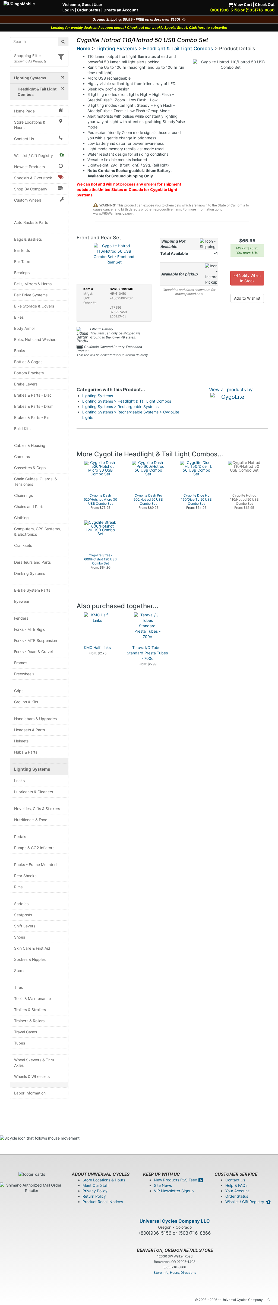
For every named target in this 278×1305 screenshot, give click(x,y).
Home (83, 48)
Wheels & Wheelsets (32, 1076)
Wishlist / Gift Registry (33, 155)
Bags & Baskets (28, 239)
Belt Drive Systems (31, 295)
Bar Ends (22, 250)
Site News (163, 1185)
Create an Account (120, 10)
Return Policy (94, 1196)
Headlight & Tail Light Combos (178, 48)
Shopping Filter (27, 55)
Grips (18, 690)
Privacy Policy (95, 1190)
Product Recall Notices (103, 1201)
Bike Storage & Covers (34, 306)
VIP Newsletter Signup (174, 1190)
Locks (19, 780)
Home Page (24, 111)
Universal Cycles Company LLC (175, 1221)
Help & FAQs (236, 1185)
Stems (19, 970)
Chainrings (23, 495)
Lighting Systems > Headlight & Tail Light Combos (126, 401)
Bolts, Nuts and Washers (35, 339)
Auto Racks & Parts (31, 222)
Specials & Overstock (33, 177)
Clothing (21, 517)
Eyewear (21, 601)
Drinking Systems (29, 573)
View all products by (230, 389)
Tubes (19, 1043)
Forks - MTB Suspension (35, 640)
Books (19, 350)
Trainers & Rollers (29, 1020)
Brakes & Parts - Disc (33, 395)
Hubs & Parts (25, 752)
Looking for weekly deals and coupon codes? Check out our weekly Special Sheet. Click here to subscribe (139, 28)
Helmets (21, 741)
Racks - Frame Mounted (35, 864)
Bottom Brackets (29, 373)
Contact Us (24, 138)
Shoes (19, 937)
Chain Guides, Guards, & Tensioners (35, 481)
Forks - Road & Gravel (33, 651)
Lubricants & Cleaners (33, 791)
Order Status (88, 10)
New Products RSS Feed (176, 1180)
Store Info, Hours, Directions (175, 1273)
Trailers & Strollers (30, 1009)
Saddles (21, 903)
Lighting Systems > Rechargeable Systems (120, 406)
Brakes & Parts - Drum (33, 406)
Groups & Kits (26, 701)
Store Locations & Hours (29, 125)
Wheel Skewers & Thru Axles (34, 1063)
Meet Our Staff (96, 1185)
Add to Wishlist (247, 298)
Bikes (19, 317)
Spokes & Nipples (30, 959)
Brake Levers (25, 384)
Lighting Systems (32, 769)
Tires (18, 987)
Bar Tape (22, 261)
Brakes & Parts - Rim (32, 417)
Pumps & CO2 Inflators (34, 847)
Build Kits (22, 428)
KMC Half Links (97, 647)
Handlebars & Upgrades (35, 718)
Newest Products (29, 166)
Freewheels (24, 674)
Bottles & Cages (28, 361)
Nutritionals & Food (31, 819)
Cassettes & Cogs (30, 467)
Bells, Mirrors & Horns (33, 283)
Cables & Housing (29, 445)
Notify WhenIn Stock (249, 278)
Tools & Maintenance (32, 998)
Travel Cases (25, 1032)
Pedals (20, 836)
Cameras (22, 456)
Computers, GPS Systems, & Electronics (37, 531)
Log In (68, 10)
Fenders (21, 618)
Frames (20, 662)
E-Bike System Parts (32, 590)
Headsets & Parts (29, 729)
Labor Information (30, 1093)
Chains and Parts (29, 506)
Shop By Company (30, 189)
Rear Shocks (25, 875)
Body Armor (24, 328)
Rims (18, 886)
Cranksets (23, 545)
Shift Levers (24, 926)
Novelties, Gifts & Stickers (37, 808)
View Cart (242, 4)
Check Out (264, 4)
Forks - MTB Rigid (30, 629)
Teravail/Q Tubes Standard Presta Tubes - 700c (147, 653)
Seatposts (23, 914)
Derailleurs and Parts (32, 562)
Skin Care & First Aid (32, 948)
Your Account (237, 1190)
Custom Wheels (28, 200)
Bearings (22, 272)
